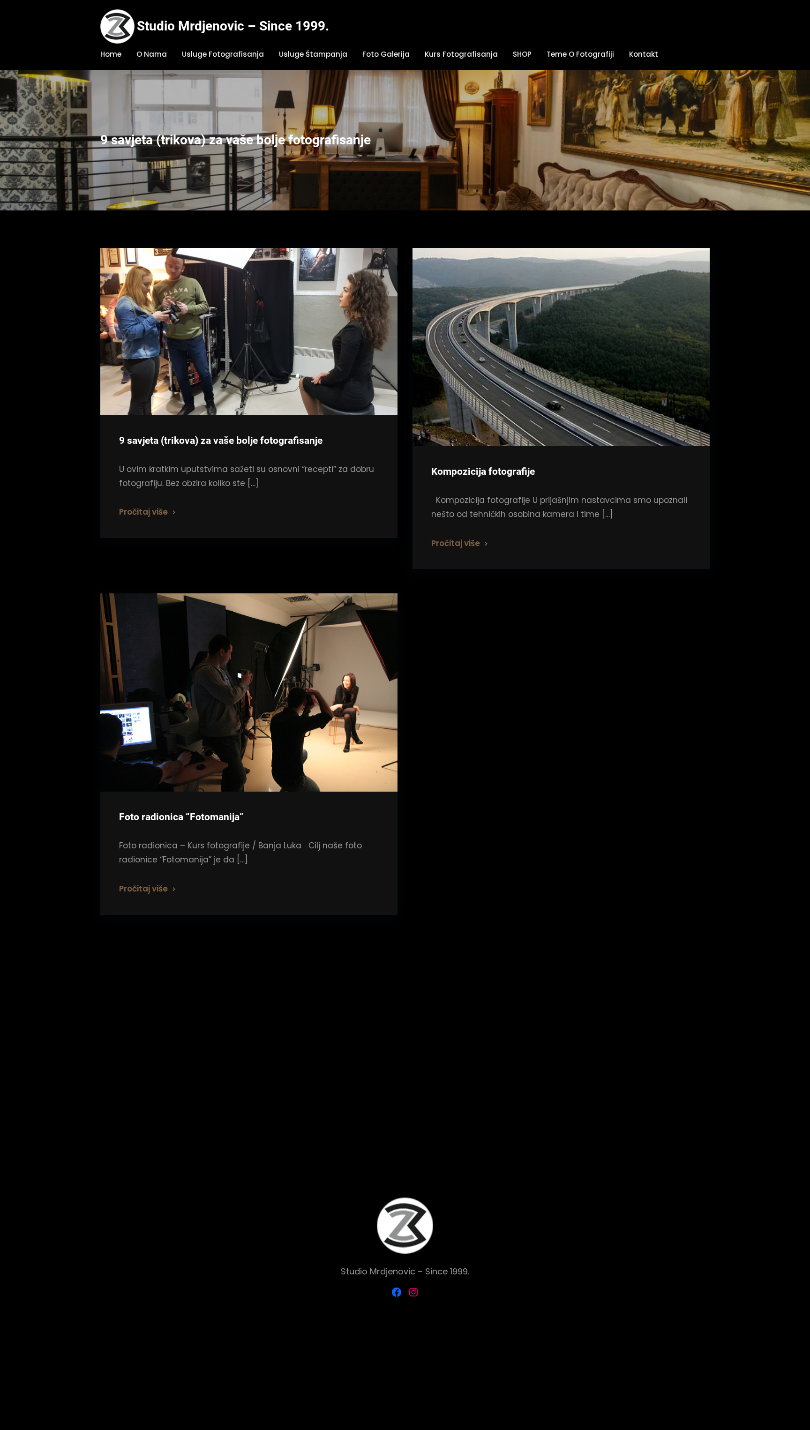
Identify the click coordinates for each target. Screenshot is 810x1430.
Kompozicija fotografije (483, 471)
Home (110, 54)
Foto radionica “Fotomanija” (181, 817)
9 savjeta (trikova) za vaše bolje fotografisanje (220, 440)
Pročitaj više (143, 511)
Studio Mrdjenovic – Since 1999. (233, 26)
